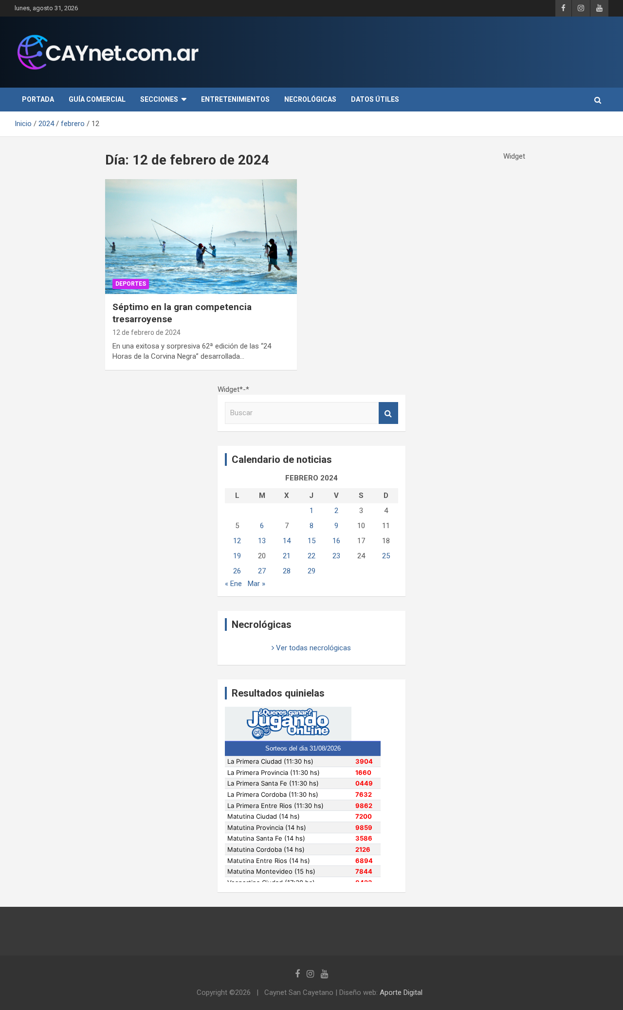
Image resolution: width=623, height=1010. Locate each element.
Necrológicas (310, 99)
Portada (38, 99)
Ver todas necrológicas (312, 647)
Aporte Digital (401, 992)
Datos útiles (375, 99)
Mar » (256, 583)
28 (287, 571)
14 (287, 540)
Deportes (130, 283)
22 (311, 555)
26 (237, 571)
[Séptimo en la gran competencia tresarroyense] (201, 236)
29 (311, 571)
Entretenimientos (235, 99)
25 (386, 555)
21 (287, 555)
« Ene (233, 583)
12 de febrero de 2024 (146, 332)
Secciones (159, 99)
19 (237, 555)
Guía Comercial (97, 99)
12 (237, 540)
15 (311, 540)
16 (336, 540)
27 (262, 571)
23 (336, 555)
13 (262, 540)
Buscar (388, 413)
